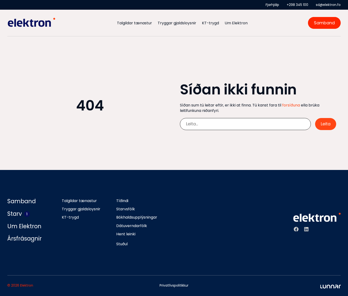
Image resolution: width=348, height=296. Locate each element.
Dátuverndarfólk (131, 225)
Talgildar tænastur (134, 23)
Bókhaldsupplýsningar (136, 217)
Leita (325, 124)
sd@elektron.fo (328, 4)
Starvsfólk (125, 209)
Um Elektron (236, 23)
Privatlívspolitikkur (174, 285)
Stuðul (122, 244)
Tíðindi (122, 200)
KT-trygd (210, 23)
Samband (324, 23)
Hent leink (125, 234)
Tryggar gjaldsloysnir (177, 23)
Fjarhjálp (272, 4)
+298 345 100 (297, 4)
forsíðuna (291, 105)
